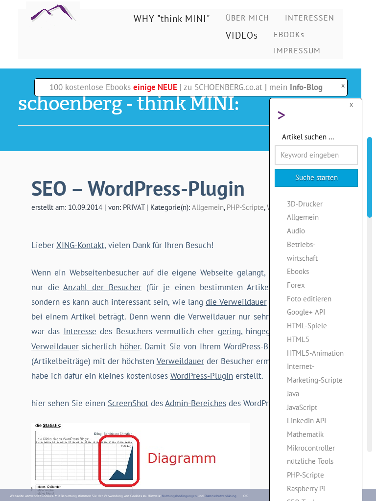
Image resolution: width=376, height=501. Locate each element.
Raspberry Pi (306, 488)
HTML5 (298, 339)
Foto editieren (309, 298)
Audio (296, 230)
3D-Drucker (305, 203)
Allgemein (208, 207)
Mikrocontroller (311, 448)
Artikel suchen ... (308, 136)
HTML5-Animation (315, 353)
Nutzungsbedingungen (179, 496)
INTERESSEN (309, 18)
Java (293, 393)
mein (296, 87)
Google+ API (306, 312)
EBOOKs (289, 34)
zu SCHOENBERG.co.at (223, 87)
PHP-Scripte (245, 207)
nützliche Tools (310, 461)
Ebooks (298, 271)
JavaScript (302, 407)
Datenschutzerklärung (220, 496)
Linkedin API (306, 420)
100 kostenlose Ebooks (113, 87)
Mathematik (305, 434)
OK (245, 496)
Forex (296, 285)
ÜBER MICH (247, 18)
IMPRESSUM (297, 50)
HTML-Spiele (307, 325)
